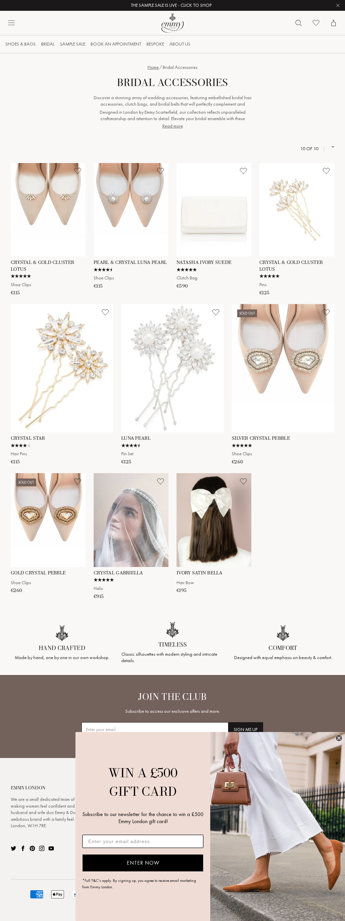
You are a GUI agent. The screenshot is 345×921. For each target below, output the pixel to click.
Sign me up (245, 729)
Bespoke (155, 44)
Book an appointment (116, 44)
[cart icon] (333, 23)
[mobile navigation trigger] (11, 23)
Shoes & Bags (20, 44)
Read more (172, 126)
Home (153, 67)
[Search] (298, 23)
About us (179, 44)
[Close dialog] (339, 738)
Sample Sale (72, 44)
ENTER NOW (143, 862)
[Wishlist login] (77, 171)
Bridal (48, 44)
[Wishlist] (316, 23)
